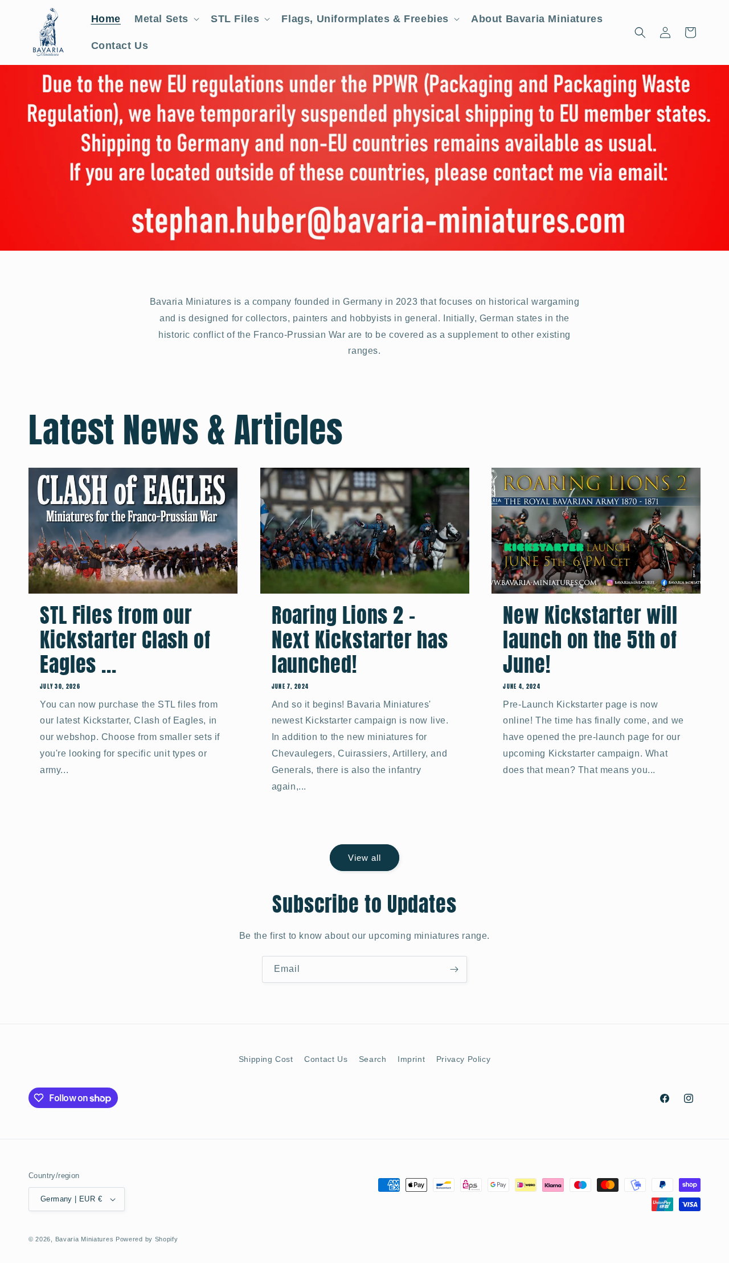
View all (364, 858)
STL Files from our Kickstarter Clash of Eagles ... (125, 640)
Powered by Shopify (147, 1239)
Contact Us (325, 1059)
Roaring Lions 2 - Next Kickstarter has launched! (360, 640)
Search (373, 1059)
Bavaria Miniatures (84, 1239)
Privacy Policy (463, 1059)
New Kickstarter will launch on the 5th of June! (590, 640)
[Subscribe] (453, 969)
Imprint (411, 1059)
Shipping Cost (266, 1059)
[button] (166, 19)
